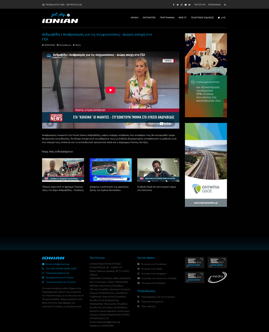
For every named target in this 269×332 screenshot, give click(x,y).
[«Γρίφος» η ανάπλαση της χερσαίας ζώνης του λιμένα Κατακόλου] (111, 170)
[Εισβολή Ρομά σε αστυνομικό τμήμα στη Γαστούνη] (158, 170)
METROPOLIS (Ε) (74, 5)
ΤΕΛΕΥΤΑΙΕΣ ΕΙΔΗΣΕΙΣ (202, 18)
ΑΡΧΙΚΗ (135, 18)
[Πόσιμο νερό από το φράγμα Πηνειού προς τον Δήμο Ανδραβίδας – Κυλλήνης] (63, 170)
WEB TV (183, 18)
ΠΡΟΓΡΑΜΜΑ (167, 18)
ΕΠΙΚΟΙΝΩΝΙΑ (214, 5)
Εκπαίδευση (65, 45)
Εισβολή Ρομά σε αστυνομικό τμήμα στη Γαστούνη (156, 188)
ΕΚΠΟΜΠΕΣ (149, 18)
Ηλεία (78, 45)
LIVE (223, 18)
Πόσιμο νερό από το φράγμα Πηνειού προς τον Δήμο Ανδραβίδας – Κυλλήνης (63, 188)
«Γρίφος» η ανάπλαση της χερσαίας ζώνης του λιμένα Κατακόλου (109, 188)
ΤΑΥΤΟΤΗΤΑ (199, 5)
